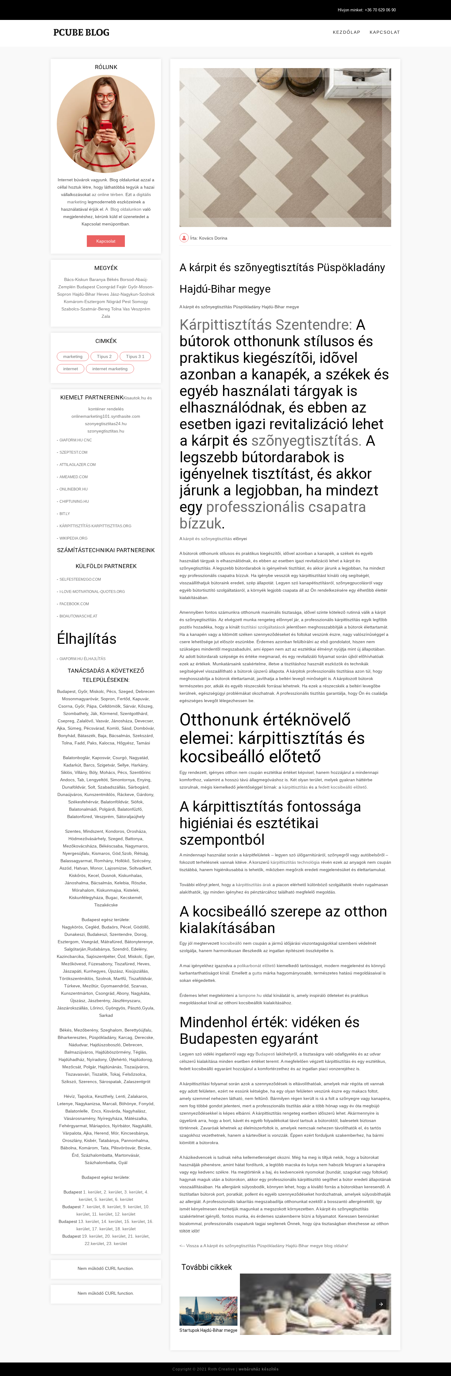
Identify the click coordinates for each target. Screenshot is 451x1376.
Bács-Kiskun (76, 279)
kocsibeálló (231, 943)
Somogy (140, 301)
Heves (103, 294)
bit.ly (65, 514)
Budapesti (265, 1053)
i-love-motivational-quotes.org (92, 592)
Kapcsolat (385, 32)
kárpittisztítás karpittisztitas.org (95, 526)
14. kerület (111, 1221)
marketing (73, 356)
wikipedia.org (73, 538)
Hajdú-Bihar (84, 294)
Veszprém (140, 308)
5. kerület (103, 1199)
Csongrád (106, 286)
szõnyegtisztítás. (306, 440)
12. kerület (125, 1214)
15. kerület (134, 1221)
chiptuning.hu (74, 501)
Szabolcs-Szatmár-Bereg (86, 308)
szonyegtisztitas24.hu (106, 423)
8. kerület (111, 1206)
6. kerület (124, 1199)
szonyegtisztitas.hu (105, 431)
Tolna (117, 308)
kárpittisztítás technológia (295, 862)
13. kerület (88, 1221)
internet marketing (110, 368)
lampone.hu (250, 995)
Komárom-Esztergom (85, 301)
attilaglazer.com (78, 465)
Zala (106, 316)
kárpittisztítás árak (253, 884)
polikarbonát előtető (256, 965)
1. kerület (92, 1192)
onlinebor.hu (74, 489)
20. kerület (115, 1236)
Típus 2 (104, 356)
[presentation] (381, 1304)
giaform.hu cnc (76, 440)
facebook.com (74, 604)
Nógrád (114, 301)
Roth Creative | (243, 1369)
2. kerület (113, 1192)
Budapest (86, 286)
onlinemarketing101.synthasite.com (105, 416)
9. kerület (132, 1206)
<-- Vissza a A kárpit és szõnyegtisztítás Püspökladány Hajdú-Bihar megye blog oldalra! (263, 1245)
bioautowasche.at (78, 616)
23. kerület (116, 1243)
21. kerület (138, 1236)
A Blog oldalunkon (123, 209)
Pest (127, 301)
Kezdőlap (346, 32)
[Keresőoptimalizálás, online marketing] (81, 39)
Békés (113, 279)
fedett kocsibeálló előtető (342, 787)
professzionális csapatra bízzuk (272, 515)
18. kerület (125, 1228)
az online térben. (108, 194)
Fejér (122, 286)
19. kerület (92, 1236)
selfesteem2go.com (80, 579)
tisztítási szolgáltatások (264, 627)
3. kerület (133, 1192)
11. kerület (102, 1214)
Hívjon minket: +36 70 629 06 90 (367, 10)
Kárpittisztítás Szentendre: (265, 324)
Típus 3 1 (135, 356)
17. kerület (102, 1228)
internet (70, 368)
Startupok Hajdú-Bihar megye (208, 1330)
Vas (127, 308)
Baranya (98, 279)
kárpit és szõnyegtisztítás (207, 538)
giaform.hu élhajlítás (83, 659)
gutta (257, 973)
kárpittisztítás (295, 787)
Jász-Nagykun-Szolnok (132, 294)
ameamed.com (74, 477)
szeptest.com (73, 452)
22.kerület (94, 1243)
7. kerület (91, 1206)
